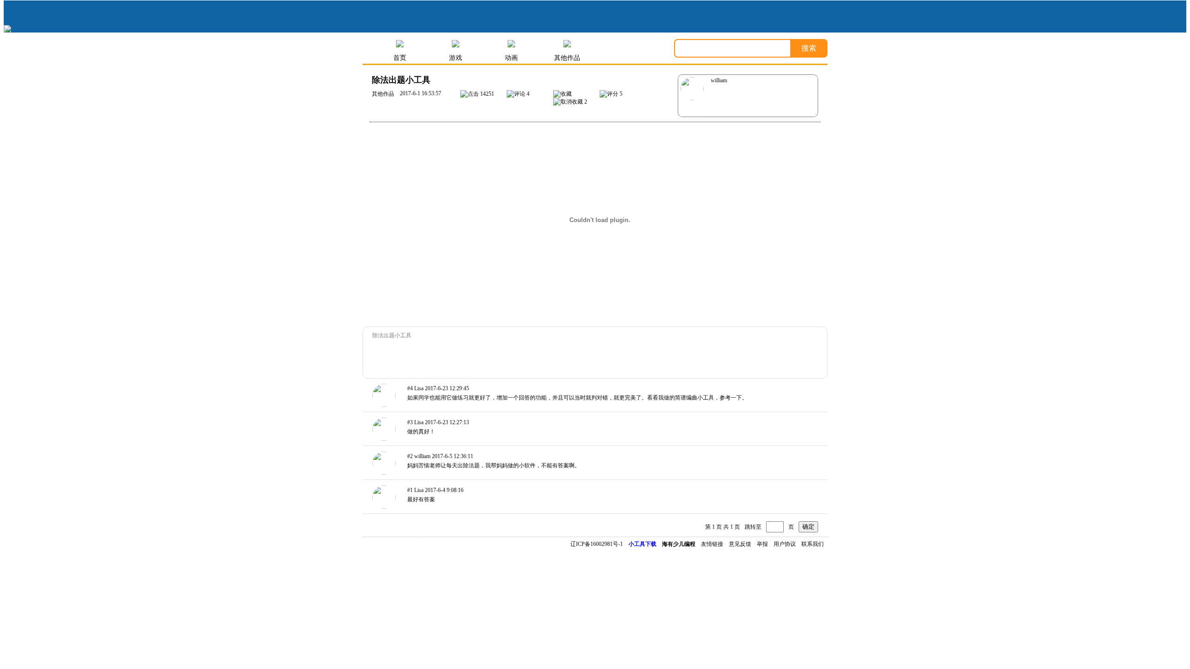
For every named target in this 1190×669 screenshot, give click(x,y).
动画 (511, 57)
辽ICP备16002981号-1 (596, 544)
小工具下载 (642, 544)
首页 (399, 57)
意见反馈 (740, 544)
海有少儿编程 (678, 544)
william (719, 80)
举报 (762, 544)
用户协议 (785, 544)
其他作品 (567, 57)
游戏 (455, 57)
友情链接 (712, 544)
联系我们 (812, 544)
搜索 (808, 48)
